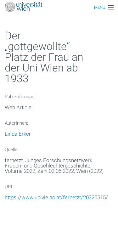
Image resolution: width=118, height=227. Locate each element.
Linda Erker (18, 134)
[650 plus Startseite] (59, 7)
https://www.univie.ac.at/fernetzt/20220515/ (56, 197)
